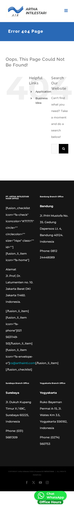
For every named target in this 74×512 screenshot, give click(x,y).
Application (43, 91)
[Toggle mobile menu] (66, 11)
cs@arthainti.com (22, 363)
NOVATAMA (49, 471)
